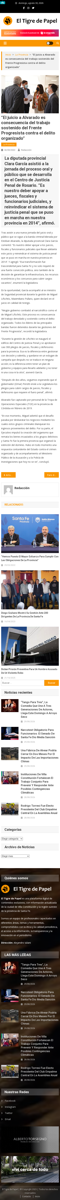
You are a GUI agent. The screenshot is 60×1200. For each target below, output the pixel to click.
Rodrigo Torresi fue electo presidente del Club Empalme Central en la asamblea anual (39, 809)
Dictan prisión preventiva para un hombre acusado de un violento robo (29, 671)
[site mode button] (49, 43)
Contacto (26, 1196)
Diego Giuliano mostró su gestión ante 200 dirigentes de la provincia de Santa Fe (24, 615)
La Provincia (8, 144)
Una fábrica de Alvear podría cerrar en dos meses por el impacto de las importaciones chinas (39, 756)
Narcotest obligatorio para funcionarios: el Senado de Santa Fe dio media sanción (38, 733)
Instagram (10, 1106)
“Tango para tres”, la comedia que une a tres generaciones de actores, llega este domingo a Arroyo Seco (39, 709)
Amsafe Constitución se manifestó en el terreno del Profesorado (11, 475)
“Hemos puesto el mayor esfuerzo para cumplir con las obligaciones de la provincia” (29, 558)
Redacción (26, 150)
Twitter (8, 1113)
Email (8, 1119)
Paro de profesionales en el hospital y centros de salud (53, 475)
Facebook (10, 1100)
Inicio (37, 1196)
